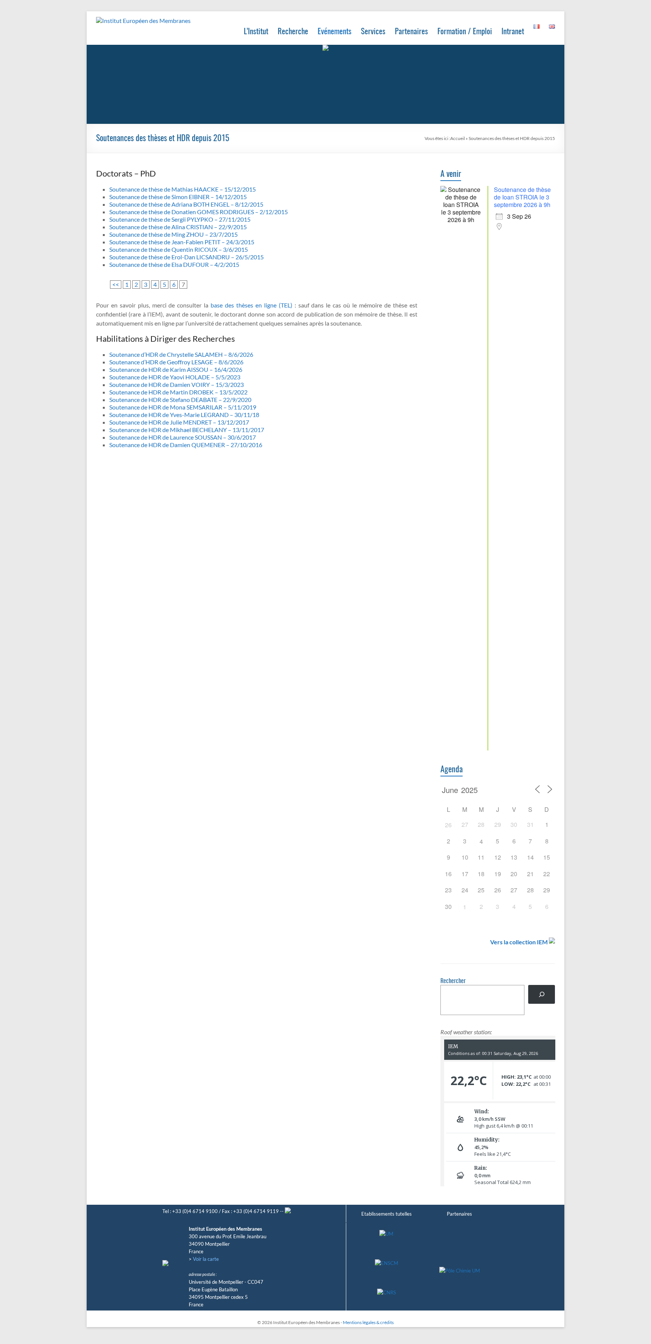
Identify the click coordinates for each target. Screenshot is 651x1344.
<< (115, 284)
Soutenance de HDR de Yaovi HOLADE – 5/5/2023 (174, 377)
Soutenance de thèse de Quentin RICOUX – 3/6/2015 (178, 249)
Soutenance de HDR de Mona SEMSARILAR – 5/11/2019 (182, 407)
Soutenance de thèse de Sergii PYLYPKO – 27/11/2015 (180, 219)
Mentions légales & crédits (368, 1322)
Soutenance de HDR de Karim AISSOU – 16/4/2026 (175, 369)
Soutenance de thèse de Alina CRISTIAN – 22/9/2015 (178, 226)
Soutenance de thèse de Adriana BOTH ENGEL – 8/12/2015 (186, 204)
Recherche (293, 32)
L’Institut (256, 32)
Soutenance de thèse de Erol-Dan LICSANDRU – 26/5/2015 (186, 256)
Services (373, 32)
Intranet (512, 32)
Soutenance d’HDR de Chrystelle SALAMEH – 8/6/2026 (181, 354)
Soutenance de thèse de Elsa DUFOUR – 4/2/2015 (174, 264)
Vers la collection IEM (519, 941)
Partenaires (411, 32)
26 (448, 824)
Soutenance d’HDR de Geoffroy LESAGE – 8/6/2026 (176, 361)
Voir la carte (206, 1259)
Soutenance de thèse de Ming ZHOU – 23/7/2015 (173, 234)
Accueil (457, 138)
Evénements (334, 32)
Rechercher (453, 981)
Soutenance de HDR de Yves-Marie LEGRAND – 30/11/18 (184, 414)
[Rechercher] (541, 994)
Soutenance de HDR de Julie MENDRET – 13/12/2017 (179, 422)
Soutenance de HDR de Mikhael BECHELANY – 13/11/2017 (186, 429)
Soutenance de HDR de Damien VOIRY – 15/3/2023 (176, 384)
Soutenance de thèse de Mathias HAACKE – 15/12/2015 (182, 189)
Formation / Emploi (464, 32)
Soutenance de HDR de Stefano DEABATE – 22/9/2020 (180, 399)
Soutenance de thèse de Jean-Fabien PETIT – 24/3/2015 (181, 241)
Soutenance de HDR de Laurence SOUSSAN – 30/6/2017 (182, 437)
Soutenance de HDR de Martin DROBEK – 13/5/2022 (178, 392)
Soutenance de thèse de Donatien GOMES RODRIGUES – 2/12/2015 (198, 211)
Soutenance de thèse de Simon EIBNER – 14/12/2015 (178, 196)
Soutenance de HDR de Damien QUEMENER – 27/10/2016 (185, 444)
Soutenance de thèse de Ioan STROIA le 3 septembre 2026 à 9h (522, 197)
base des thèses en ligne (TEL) (251, 305)
